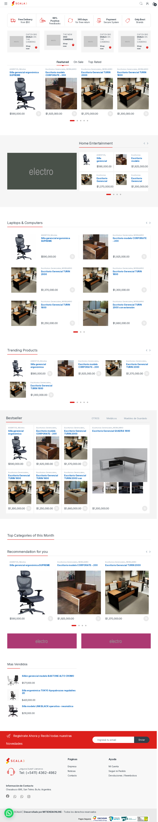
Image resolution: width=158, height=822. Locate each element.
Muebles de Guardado (135, 418)
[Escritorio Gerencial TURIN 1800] (122, 179)
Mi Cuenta (114, 766)
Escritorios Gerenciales (56, 69)
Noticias (72, 771)
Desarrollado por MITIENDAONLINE (43, 812)
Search (141, 3)
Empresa (72, 766)
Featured (63, 62)
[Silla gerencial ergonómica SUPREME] (87, 159)
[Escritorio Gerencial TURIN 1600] (25, 313)
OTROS (95, 418)
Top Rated (94, 62)
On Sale (78, 62)
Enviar (142, 739)
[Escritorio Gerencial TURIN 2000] (87, 179)
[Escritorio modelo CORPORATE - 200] (122, 159)
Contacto (72, 775)
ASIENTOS (14, 69)
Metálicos (111, 418)
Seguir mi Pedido (117, 771)
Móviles (22, 69)
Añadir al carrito (38, 113)
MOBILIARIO (71, 69)
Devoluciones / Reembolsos (123, 775)
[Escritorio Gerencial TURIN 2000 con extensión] (96, 313)
